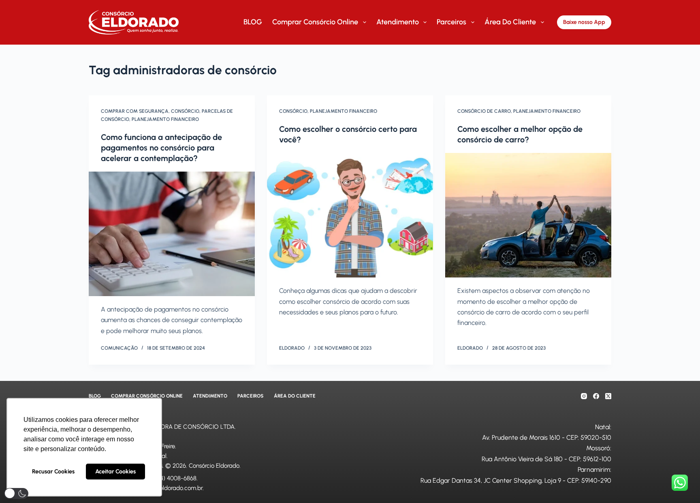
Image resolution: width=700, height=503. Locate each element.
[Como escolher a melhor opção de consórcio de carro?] (528, 215)
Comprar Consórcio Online (315, 21)
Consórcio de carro (484, 111)
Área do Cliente (510, 21)
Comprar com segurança (135, 111)
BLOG (252, 21)
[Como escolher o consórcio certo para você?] (350, 215)
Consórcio (185, 111)
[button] (16, 493)
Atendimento (397, 21)
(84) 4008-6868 (175, 478)
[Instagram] (584, 396)
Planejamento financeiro (165, 119)
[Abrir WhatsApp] (680, 482)
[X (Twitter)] (608, 396)
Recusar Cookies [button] (53, 471)
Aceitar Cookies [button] (115, 471)
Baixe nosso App (584, 22)
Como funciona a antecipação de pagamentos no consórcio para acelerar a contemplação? (161, 147)
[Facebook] (596, 396)
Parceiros (451, 21)
